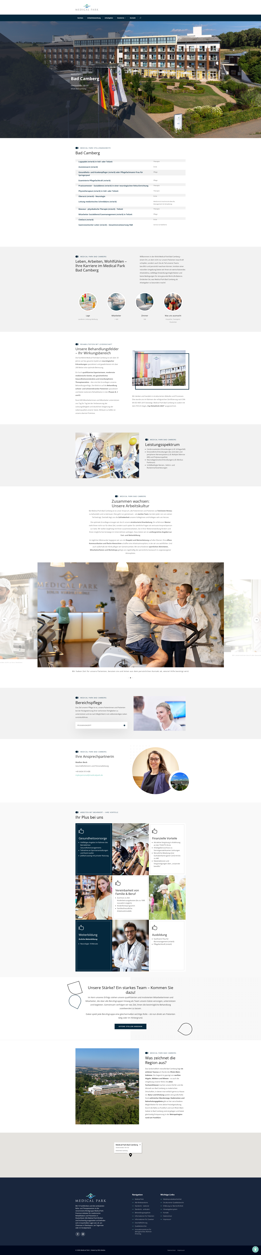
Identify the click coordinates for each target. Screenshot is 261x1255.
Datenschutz (167, 1216)
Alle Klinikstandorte (141, 1202)
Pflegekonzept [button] (84, 725)
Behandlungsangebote (142, 1213)
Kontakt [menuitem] (133, 18)
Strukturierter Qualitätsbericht (173, 1202)
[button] (130, 677)
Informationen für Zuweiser (144, 1219)
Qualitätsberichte (141, 1226)
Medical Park (139, 1199)
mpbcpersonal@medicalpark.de (89, 775)
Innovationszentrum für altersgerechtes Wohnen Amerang (143, 1231)
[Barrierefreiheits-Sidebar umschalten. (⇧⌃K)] (255, 1249)
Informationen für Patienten (144, 1216)
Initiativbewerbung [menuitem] (94, 18)
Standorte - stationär (142, 1206)
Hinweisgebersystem (170, 1209)
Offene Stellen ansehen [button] (130, 1026)
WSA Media (101, 1250)
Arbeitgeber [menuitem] (109, 18)
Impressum (167, 1219)
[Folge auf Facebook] (77, 1234)
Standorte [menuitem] (120, 18)
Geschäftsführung (141, 1223)
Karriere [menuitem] (80, 18)
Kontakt (166, 1213)
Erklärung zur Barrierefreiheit (173, 1206)
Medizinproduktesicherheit (172, 1199)
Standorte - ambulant (142, 1209)
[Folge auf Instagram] (83, 1234)
